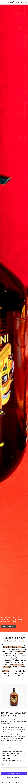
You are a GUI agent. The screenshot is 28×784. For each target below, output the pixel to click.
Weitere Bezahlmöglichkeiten (14, 777)
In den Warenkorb (14, 769)
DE (17, 2)
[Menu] (2, 2)
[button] (22, 2)
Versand (8, 760)
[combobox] (18, 2)
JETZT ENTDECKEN (8, 626)
